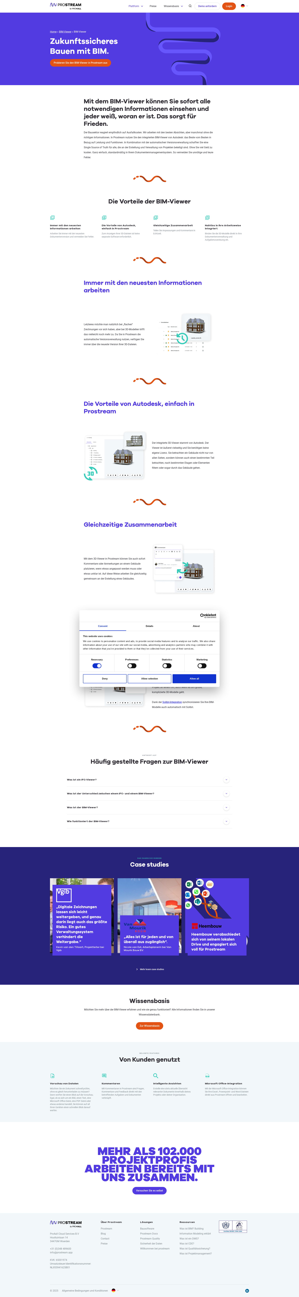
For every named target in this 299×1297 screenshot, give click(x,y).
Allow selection (149, 678)
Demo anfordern (207, 6)
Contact (105, 1238)
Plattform (134, 6)
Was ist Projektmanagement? (196, 1253)
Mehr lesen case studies (152, 969)
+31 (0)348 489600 (60, 1248)
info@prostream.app (61, 1252)
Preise (153, 6)
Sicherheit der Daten (151, 1243)
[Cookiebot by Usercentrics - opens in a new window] (202, 615)
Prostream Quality (150, 1238)
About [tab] (196, 626)
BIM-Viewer (65, 31)
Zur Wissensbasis (149, 1025)
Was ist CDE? (187, 1243)
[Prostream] (65, 6)
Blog (103, 1233)
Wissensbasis (171, 6)
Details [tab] (149, 626)
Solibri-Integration (172, 702)
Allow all (194, 678)
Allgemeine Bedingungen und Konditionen (85, 1290)
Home (53, 31)
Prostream (106, 1228)
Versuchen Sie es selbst (149, 1190)
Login (229, 6)
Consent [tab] (102, 626)
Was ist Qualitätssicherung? (195, 1248)
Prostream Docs (149, 1233)
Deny (105, 678)
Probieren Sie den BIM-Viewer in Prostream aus (80, 62)
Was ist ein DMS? (189, 1238)
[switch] (132, 665)
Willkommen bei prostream (155, 1248)
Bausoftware (147, 1228)
